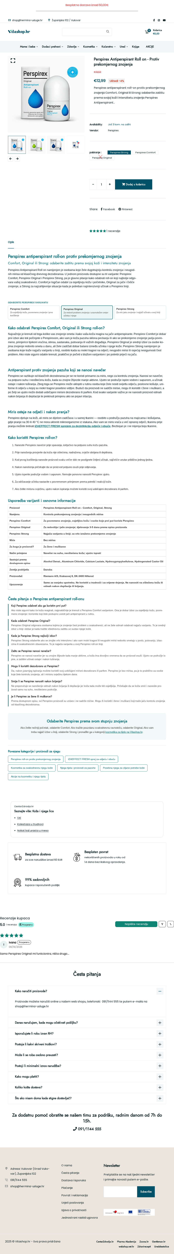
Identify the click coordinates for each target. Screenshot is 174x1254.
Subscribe (146, 1192)
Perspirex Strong (119, 152)
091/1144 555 (110, 1002)
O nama (66, 1165)
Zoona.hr (144, 1241)
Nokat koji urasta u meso (33, 830)
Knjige (135, 47)
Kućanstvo (107, 47)
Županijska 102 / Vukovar (66, 20)
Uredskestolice (161, 1246)
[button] (98, 231)
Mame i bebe (27, 47)
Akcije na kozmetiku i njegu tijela (28, 776)
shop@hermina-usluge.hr (27, 20)
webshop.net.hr (126, 1246)
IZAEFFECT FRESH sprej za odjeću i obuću (91, 759)
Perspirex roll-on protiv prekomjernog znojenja (35, 759)
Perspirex (113, 130)
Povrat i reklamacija (74, 1195)
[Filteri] (162, 924)
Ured (122, 47)
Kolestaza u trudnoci (30, 824)
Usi (19, 817)
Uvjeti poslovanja (72, 1203)
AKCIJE (150, 47)
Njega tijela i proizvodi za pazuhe (77, 767)
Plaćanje (67, 1188)
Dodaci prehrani (51, 47)
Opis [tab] (11, 242)
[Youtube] (164, 20)
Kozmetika (89, 47)
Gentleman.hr (159, 1241)
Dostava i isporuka (73, 1180)
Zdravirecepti (144, 1246)
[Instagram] (159, 20)
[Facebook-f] (154, 20)
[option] (46, 94)
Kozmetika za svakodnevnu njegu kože (32, 767)
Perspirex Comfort (145, 152)
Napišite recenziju (136, 924)
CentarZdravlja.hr (105, 1241)
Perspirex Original (102, 157)
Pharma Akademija (126, 1241)
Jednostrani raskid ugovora (79, 1218)
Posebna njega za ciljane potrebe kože (124, 767)
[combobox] (87, 32)
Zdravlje (71, 47)
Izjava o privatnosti (73, 1210)
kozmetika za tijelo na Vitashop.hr (123, 732)
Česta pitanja (70, 1173)
